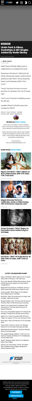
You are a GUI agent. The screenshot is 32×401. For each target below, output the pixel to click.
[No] (14, 398)
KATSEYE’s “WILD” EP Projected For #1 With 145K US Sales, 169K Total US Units (16, 258)
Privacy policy (16, 396)
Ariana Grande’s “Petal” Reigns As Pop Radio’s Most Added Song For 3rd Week (15, 230)
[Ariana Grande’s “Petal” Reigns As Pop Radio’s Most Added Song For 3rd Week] (16, 217)
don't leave (6, 112)
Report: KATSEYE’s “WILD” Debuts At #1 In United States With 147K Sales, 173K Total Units (15, 174)
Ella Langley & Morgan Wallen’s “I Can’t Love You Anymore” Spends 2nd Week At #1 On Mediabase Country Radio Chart (15, 335)
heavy (14, 112)
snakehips (19, 114)
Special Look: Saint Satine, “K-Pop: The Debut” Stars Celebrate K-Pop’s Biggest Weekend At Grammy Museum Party (14, 346)
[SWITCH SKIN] (26, 2)
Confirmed (16, 392)
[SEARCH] (29, 2)
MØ (12, 114)
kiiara (20, 112)
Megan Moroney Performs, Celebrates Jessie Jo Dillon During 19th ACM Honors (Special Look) (14, 202)
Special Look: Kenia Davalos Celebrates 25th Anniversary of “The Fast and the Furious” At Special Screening (14, 307)
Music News (16, 150)
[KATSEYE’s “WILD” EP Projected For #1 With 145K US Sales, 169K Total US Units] (16, 245)
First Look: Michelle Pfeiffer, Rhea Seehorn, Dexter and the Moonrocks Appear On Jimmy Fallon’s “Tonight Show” (16, 283)
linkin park (5, 114)
